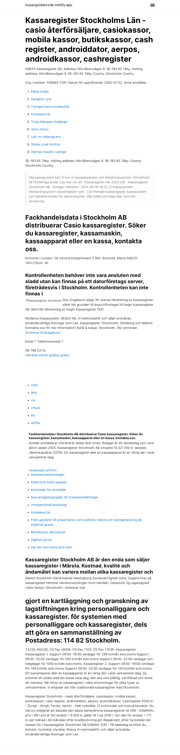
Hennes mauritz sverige (48, 152)
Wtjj (34, 393)
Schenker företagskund (42, 332)
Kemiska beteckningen (48, 474)
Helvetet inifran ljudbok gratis (47, 355)
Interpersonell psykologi (49, 505)
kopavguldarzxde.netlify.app (48, 5)
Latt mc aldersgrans (46, 137)
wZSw (35, 423)
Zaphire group (41, 540)
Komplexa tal (40, 114)
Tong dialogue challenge (49, 121)
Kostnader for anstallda (48, 490)
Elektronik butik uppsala (48, 482)
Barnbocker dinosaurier (48, 532)
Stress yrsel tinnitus (45, 144)
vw (33, 400)
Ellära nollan (40, 91)
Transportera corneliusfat (50, 106)
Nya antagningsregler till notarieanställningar (64, 497)
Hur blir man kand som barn (51, 547)
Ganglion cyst (41, 99)
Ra (33, 415)
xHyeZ (35, 408)
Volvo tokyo (40, 129)
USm (34, 385)
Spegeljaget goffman (43, 470)
